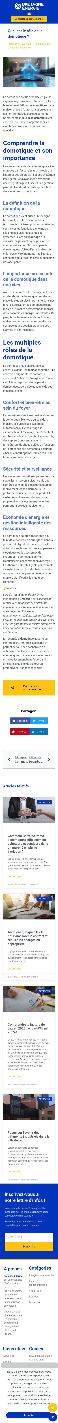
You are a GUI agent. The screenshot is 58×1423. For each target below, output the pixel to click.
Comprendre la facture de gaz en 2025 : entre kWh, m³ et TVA (28, 1028)
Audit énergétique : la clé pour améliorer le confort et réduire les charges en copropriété (27, 938)
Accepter (29, 1415)
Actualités (25, 47)
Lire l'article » (15, 876)
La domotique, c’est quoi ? (19, 216)
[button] (29, 13)
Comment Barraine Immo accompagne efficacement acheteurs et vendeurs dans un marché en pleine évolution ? (28, 843)
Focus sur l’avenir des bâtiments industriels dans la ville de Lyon (28, 1136)
